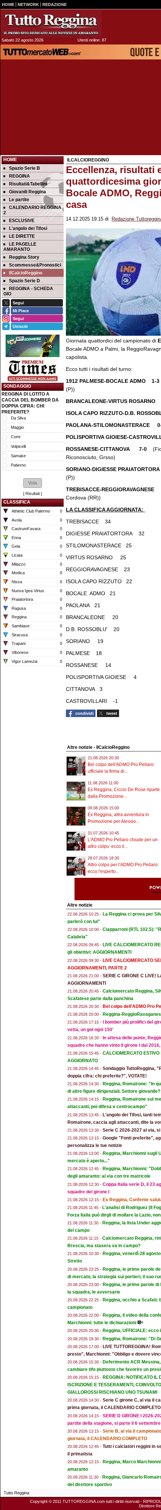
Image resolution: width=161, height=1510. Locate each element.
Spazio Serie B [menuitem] (24, 168)
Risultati (32, 493)
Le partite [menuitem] (19, 199)
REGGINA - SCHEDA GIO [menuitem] (28, 291)
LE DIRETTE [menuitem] (22, 236)
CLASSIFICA (16, 502)
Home (10, 159)
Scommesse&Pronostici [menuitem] (35, 265)
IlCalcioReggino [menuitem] (25, 273)
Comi (15, 436)
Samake (18, 455)
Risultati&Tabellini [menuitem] (28, 184)
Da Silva (18, 418)
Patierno (18, 465)
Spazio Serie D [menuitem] (24, 280)
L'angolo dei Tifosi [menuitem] (28, 228)
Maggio (17, 427)
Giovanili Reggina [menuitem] (27, 191)
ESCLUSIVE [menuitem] (21, 220)
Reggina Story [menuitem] (24, 257)
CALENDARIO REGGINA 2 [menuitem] (32, 210)
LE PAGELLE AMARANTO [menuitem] (19, 247)
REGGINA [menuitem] (19, 176)
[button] (32, 483)
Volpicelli (18, 446)
